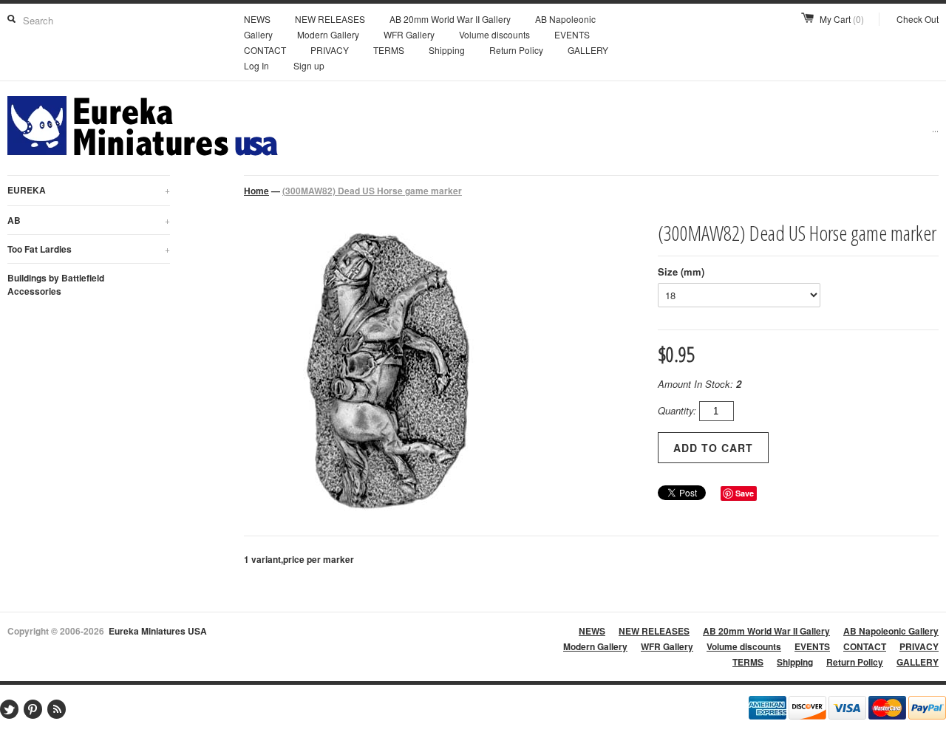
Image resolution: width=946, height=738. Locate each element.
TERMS (388, 50)
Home (256, 190)
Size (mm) (681, 271)
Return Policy (516, 50)
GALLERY (588, 50)
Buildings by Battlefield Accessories (55, 284)
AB (88, 220)
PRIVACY (329, 50)
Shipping (447, 50)
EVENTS (572, 34)
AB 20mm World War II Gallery (450, 19)
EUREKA (88, 190)
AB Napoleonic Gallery (891, 631)
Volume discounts (494, 34)
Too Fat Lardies (88, 249)
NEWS (257, 19)
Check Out (917, 19)
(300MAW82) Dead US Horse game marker (372, 190)
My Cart (842, 19)
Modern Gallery (328, 34)
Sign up (308, 65)
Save (744, 493)
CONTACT (265, 50)
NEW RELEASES (330, 19)
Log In (256, 65)
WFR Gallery (409, 34)
